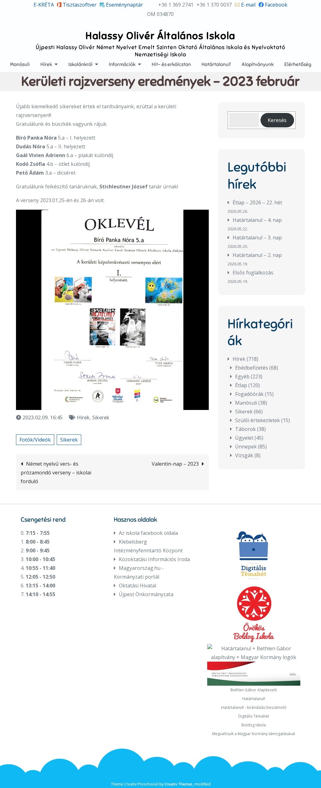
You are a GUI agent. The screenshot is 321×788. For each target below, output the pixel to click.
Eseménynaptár (124, 4)
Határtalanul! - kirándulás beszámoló (254, 707)
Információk (122, 64)
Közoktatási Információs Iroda (154, 559)
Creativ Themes (178, 784)
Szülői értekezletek (257, 420)
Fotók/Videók (35, 439)
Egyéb (242, 376)
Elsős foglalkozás (253, 272)
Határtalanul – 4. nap (257, 220)
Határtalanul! (216, 64)
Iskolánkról (80, 64)
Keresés (277, 120)
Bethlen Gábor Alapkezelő (253, 690)
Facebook (275, 4)
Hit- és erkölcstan (171, 64)
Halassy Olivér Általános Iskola (160, 35)
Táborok (245, 429)
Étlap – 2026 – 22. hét (257, 202)
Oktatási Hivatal (137, 585)
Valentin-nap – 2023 (175, 463)
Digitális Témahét (253, 716)
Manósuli (20, 64)
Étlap (241, 385)
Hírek (46, 64)
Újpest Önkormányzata (146, 594)
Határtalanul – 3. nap (257, 237)
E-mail (247, 4)
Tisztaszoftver (79, 4)
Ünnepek (246, 446)
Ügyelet (244, 437)
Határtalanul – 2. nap (257, 255)
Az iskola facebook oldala (148, 533)
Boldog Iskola (253, 725)
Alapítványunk (258, 64)
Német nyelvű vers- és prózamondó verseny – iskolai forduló (56, 472)
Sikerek (100, 417)
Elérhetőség (297, 64)
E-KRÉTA (44, 4)
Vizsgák (244, 455)
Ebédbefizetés (251, 367)
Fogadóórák (249, 394)
